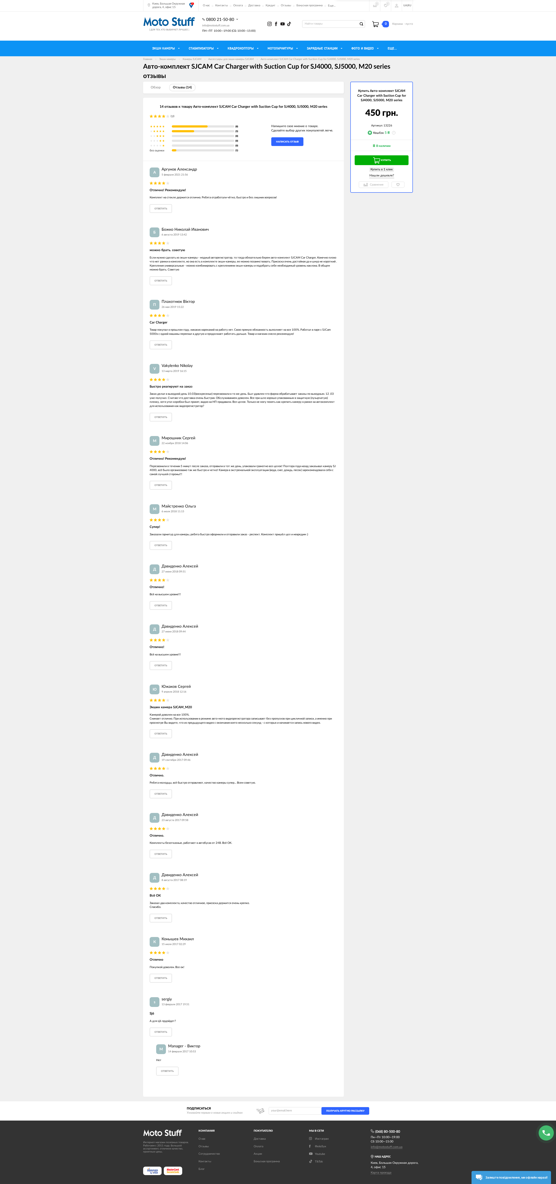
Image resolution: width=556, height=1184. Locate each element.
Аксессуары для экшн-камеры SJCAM (231, 59)
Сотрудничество (209, 1153)
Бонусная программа (309, 5)
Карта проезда (381, 1172)
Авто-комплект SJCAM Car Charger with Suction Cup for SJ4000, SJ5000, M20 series (310, 59)
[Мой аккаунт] (396, 5)
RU (409, 5)
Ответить (160, 208)
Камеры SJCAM (192, 59)
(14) (172, 116)
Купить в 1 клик (382, 169)
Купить (386, 160)
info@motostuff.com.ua (215, 25)
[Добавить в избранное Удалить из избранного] (398, 185)
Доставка (254, 5)
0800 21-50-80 (220, 20)
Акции (258, 1153)
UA (405, 5)
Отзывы (286, 5)
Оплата (238, 5)
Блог (202, 1169)
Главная (147, 59)
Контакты (221, 5)
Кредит (270, 5)
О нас (206, 5)
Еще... (332, 5)
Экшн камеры (167, 59)
